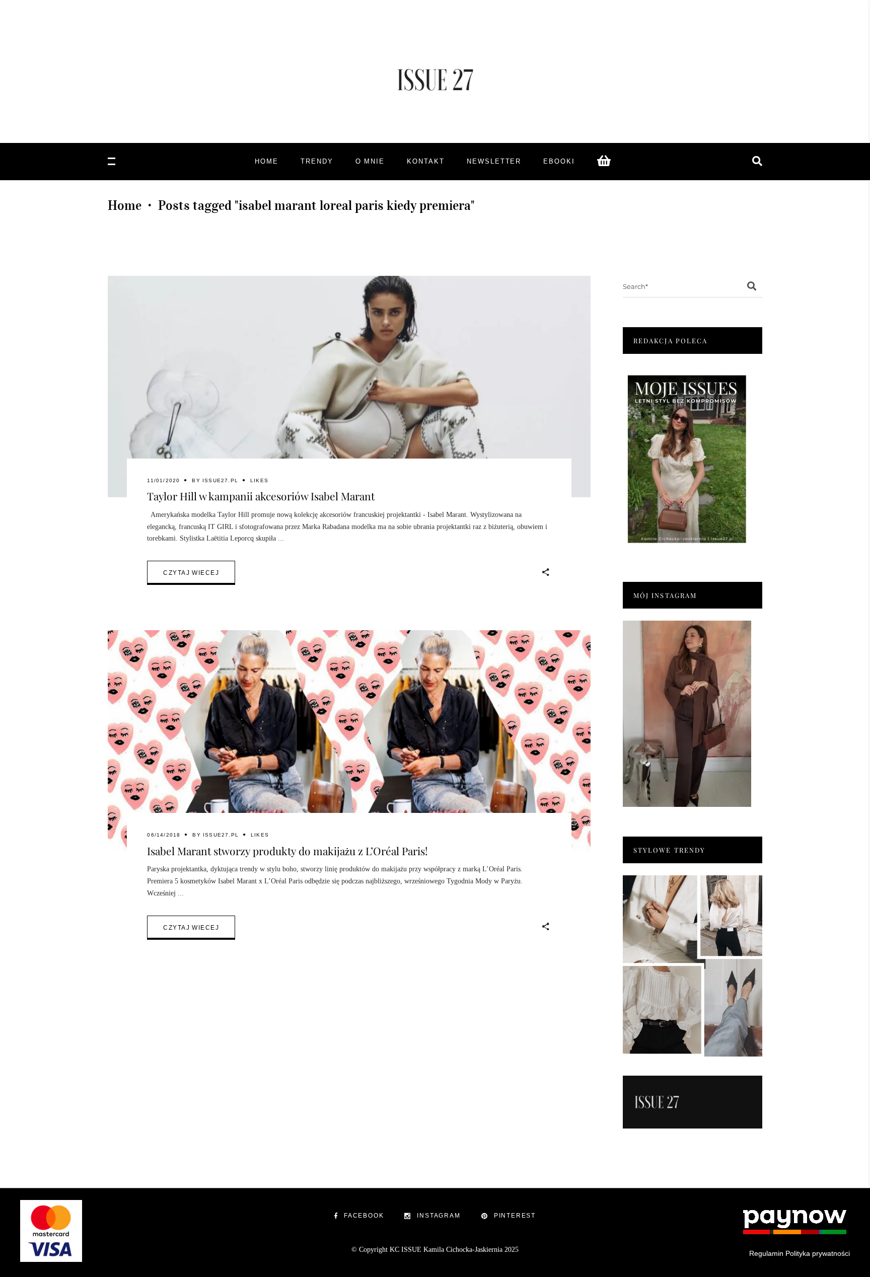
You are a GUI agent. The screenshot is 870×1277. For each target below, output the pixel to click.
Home (124, 205)
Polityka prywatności (817, 1253)
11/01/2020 (163, 480)
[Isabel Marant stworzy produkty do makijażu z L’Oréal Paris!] (349, 741)
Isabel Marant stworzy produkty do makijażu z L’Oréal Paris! (287, 851)
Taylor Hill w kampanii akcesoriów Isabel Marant (261, 496)
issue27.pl (220, 480)
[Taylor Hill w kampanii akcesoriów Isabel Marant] (349, 386)
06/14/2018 (163, 835)
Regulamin (766, 1253)
